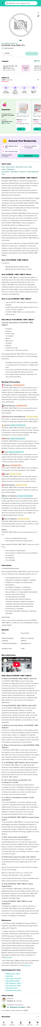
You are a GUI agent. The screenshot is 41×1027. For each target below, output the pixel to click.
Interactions (15, 171)
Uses (3, 167)
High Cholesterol (8, 48)
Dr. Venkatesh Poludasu (16, 1007)
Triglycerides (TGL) (11, 988)
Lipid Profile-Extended (12, 981)
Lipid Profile (9, 976)
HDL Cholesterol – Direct (13, 983)
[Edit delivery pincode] (38, 79)
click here (9, 957)
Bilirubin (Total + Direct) (13, 973)
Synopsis (23, 171)
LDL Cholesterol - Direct (13, 985)
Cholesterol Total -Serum (13, 990)
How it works (10, 167)
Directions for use (22, 167)
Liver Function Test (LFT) (13, 978)
